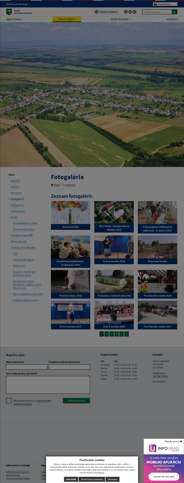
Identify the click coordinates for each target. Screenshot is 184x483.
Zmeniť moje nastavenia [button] (92, 479)
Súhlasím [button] (71, 479)
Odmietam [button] (112, 479)
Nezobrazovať (172, 441)
